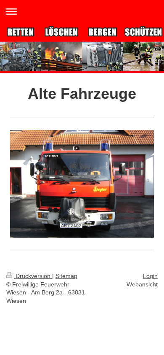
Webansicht (142, 284)
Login (150, 276)
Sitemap (66, 276)
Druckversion (33, 276)
